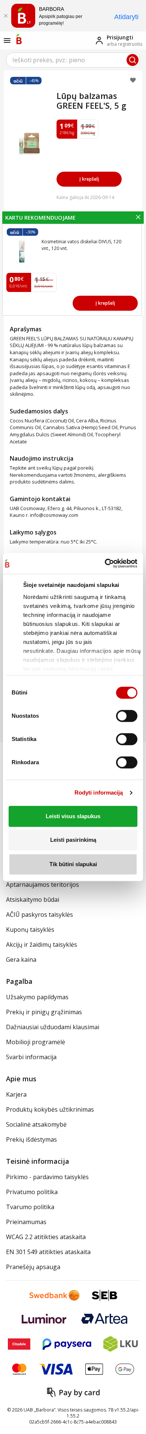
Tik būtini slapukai (73, 864)
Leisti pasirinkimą (73, 840)
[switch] (126, 716)
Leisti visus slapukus (73, 816)
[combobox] (73, 59)
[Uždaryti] (5, 15)
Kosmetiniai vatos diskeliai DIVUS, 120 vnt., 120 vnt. (81, 244)
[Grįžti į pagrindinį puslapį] (19, 39)
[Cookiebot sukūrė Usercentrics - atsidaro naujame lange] (104, 563)
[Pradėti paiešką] (133, 60)
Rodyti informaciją (98, 792)
